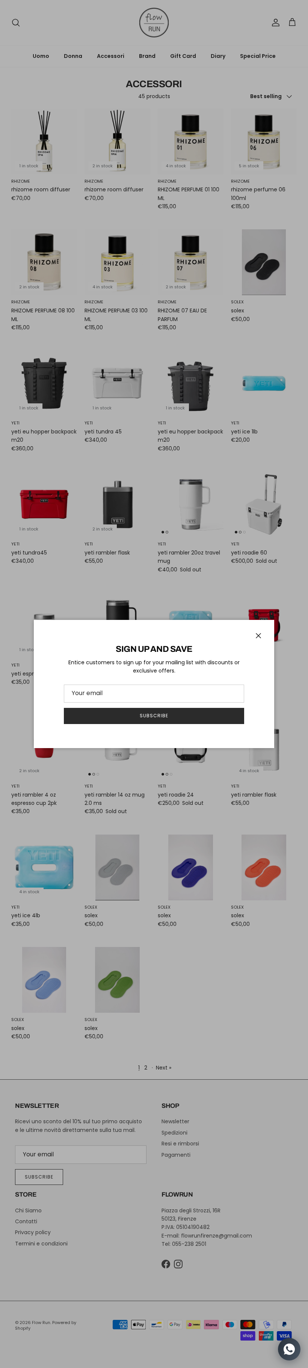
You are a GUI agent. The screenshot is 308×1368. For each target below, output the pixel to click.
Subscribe (154, 715)
